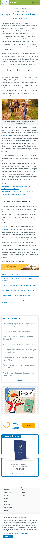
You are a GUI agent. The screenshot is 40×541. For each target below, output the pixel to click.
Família (16, 8)
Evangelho (4, 229)
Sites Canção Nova (37, 2)
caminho (5, 135)
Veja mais (20, 380)
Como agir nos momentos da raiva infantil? (18, 331)
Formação (7, 492)
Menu (34, 2)
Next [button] (36, 456)
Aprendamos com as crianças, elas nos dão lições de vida (18, 338)
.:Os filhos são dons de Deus (10, 189)
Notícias (6, 495)
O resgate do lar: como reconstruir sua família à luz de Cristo (19, 359)
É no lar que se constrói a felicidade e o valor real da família (18, 366)
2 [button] (16, 473)
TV (23, 489)
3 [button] (20, 473)
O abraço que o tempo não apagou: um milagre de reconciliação (19, 351)
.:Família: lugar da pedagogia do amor (13, 194)
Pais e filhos (23, 8)
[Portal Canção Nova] (5, 2)
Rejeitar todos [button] (23, 534)
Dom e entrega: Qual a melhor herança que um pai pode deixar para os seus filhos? (19, 325)
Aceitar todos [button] (8, 536)
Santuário (7, 504)
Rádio (24, 492)
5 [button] (27, 473)
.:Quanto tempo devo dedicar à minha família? (15, 186)
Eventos (6, 489)
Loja (23, 495)
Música (6, 498)
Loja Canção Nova (11, 436)
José (36, 77)
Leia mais (5, 531)
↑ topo (20, 487)
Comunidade (8, 507)
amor (3, 171)
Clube (5, 501)
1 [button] (12, 473)
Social (6, 510)
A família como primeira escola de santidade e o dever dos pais (20, 374)
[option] (20, 456)
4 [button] (23, 473)
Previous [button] (3, 456)
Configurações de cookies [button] (10, 534)
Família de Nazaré (31, 206)
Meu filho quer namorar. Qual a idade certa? (18, 344)
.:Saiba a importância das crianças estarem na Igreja (17, 191)
